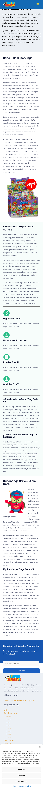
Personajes (8, 743)
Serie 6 (8, 722)
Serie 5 (8, 725)
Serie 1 (8, 737)
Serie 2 (8, 734)
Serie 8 (8, 716)
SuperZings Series (10, 713)
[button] (40, 747)
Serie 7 (8, 719)
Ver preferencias (21, 781)
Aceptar (21, 769)
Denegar (21, 775)
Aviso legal (28, 786)
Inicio (6, 710)
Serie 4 (8, 728)
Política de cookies (17, 786)
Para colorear (9, 740)
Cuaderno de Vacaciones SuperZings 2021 (19, 700)
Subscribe (21, 671)
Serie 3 (8, 731)
